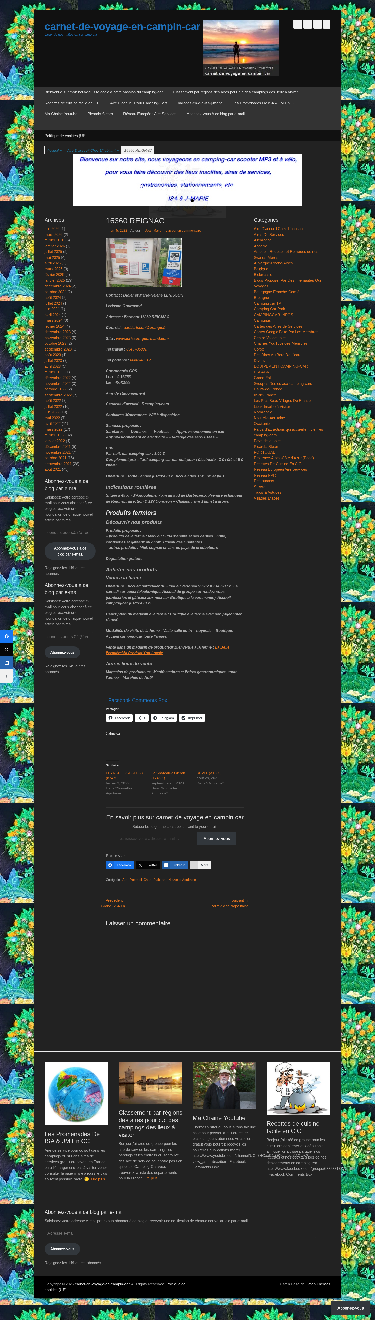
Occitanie (262, 423)
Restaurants (264, 481)
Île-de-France (265, 395)
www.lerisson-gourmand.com (142, 338)
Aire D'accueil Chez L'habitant (93, 150)
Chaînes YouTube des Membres (281, 343)
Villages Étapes (267, 498)
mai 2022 (52, 418)
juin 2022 (52, 412)
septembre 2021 (58, 464)
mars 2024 (53, 320)
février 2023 (54, 372)
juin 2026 (52, 228)
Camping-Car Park (269, 309)
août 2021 (53, 469)
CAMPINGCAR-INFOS (273, 315)
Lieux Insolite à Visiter (272, 406)
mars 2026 (53, 234)
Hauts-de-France (268, 389)
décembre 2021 (58, 446)
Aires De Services (269, 234)
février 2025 (54, 274)
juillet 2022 (53, 406)
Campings (262, 320)
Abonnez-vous (217, 838)
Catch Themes (318, 1284)
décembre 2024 (58, 286)
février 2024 (54, 326)
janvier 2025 (55, 280)
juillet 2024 (53, 303)
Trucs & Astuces (267, 492)
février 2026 (54, 240)
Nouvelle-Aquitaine (182, 880)
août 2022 (53, 400)
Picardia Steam (100, 114)
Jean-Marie (153, 230)
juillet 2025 (53, 251)
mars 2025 (53, 269)
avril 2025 (53, 263)
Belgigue (261, 269)
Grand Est (262, 377)
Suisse (259, 486)
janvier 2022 (55, 441)
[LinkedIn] (6, 662)
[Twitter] (6, 649)
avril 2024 (53, 315)
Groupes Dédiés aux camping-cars (283, 383)
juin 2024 (52, 309)
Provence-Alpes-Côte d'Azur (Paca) (284, 458)
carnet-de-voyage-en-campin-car (123, 26)
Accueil (54, 150)
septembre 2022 (58, 395)
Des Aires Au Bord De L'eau (277, 355)
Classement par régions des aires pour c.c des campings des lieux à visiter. (236, 92)
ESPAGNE (263, 372)
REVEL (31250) (209, 773)
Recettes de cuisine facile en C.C (72, 103)
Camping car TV (267, 303)
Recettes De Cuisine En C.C (278, 464)
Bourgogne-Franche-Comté (276, 292)
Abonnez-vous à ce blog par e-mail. (216, 114)
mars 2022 (53, 429)
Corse (259, 349)
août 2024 (53, 297)
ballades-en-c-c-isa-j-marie (200, 103)
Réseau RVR (265, 475)
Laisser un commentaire (183, 230)
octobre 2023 (55, 343)
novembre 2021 (58, 452)
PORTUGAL (264, 452)
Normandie (263, 412)
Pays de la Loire (267, 441)
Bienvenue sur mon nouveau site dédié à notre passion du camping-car (104, 92)
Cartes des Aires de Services (278, 326)
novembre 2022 (58, 383)
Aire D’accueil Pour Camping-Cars (139, 103)
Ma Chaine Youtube (61, 114)
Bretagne (261, 297)
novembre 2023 (58, 337)
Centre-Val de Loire (270, 337)
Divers (259, 360)
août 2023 (53, 355)
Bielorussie (263, 274)
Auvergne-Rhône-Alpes (273, 263)
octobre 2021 (55, 458)
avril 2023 (53, 366)
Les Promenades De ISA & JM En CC (264, 103)
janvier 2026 (55, 246)
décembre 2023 (58, 332)
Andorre (260, 246)
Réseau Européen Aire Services (150, 114)
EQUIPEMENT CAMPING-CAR (281, 366)
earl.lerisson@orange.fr (145, 327)
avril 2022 (53, 423)
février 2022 (54, 435)
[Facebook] (6, 636)
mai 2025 (52, 257)
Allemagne (262, 240)
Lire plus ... (153, 1178)
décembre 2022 (58, 377)
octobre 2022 (55, 389)
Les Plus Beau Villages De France (282, 400)
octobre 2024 (55, 292)
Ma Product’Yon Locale (142, 653)
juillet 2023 (53, 360)
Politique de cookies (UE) (66, 135)
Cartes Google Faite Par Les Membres (286, 332)
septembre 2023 (58, 349)
